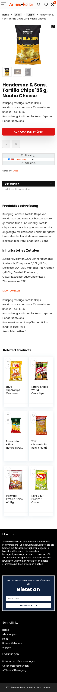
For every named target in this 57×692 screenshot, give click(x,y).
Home (5, 14)
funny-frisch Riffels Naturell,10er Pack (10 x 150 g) (14, 447)
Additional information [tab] (17, 189)
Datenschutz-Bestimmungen (18, 661)
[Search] (39, 4)
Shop (17, 14)
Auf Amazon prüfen (28, 132)
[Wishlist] (46, 5)
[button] (53, 26)
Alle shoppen (9, 634)
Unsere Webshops (12, 643)
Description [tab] (12, 183)
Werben (6, 647)
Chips (31, 14)
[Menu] (4, 4)
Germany (21, 159)
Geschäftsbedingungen (15, 665)
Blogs (5, 638)
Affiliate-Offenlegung (14, 670)
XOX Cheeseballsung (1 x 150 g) (39, 444)
